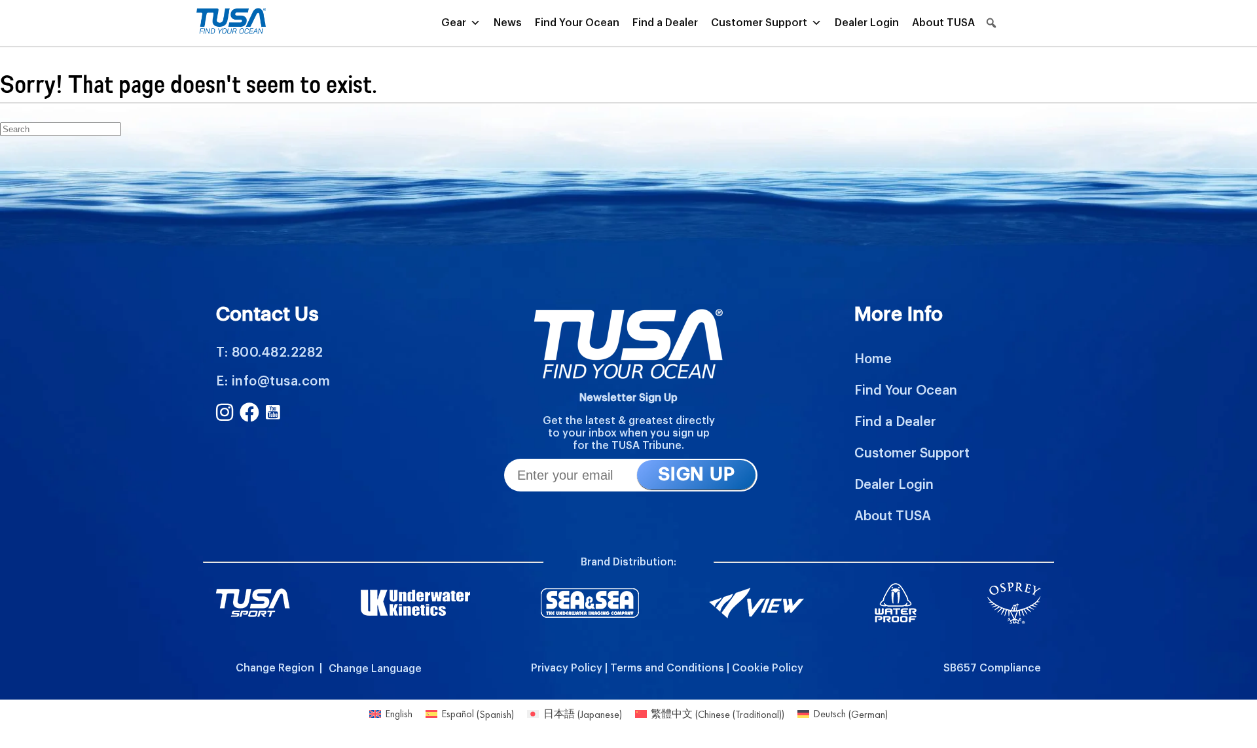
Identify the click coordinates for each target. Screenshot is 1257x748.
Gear (453, 23)
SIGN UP (696, 474)
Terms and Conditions (667, 668)
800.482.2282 (277, 352)
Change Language (375, 669)
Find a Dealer (665, 23)
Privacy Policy (566, 668)
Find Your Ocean (577, 23)
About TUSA (943, 23)
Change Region (275, 668)
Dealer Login (867, 23)
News (508, 23)
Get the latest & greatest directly (629, 421)
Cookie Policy (767, 668)
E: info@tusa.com (273, 381)
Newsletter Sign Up (628, 398)
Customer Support (759, 23)
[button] (991, 23)
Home (873, 359)
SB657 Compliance (992, 668)
